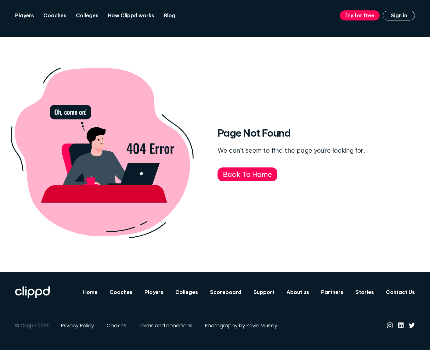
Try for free (359, 15)
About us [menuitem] (297, 292)
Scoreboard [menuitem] (225, 292)
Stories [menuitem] (364, 292)
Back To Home (247, 174)
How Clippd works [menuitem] (131, 15)
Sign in (399, 15)
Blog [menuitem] (169, 15)
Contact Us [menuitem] (400, 292)
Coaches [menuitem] (54, 15)
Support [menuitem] (263, 292)
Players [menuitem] (24, 15)
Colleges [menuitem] (87, 15)
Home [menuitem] (90, 292)
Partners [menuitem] (332, 292)
